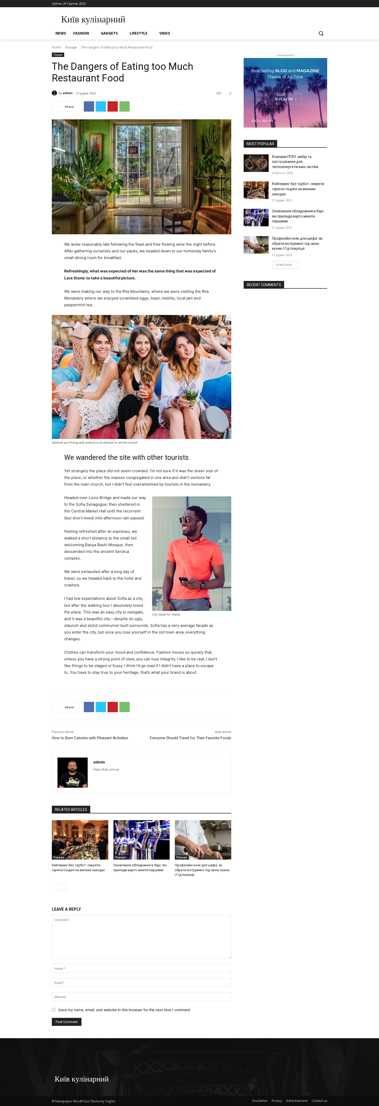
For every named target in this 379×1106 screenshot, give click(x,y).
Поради (71, 47)
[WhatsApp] (124, 106)
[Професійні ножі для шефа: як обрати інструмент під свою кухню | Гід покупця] (203, 840)
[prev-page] (55, 887)
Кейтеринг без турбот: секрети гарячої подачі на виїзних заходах (298, 189)
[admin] (55, 93)
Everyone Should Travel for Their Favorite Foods (190, 738)
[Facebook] (89, 106)
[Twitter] (101, 106)
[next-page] (63, 887)
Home (56, 47)
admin (68, 93)
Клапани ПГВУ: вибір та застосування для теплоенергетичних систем (295, 162)
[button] (321, 33)
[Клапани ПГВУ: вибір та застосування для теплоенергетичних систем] (256, 163)
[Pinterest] (113, 106)
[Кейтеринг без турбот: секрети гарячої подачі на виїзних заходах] (80, 840)
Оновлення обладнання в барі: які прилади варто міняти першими (298, 216)
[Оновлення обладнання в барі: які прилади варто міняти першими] (141, 840)
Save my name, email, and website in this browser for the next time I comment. (124, 1010)
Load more (284, 264)
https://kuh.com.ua (106, 769)
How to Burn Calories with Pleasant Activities (90, 738)
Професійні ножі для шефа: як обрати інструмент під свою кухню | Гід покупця (202, 869)
